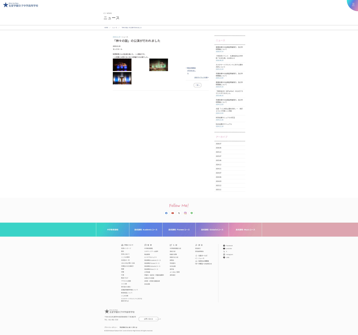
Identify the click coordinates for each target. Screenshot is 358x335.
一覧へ (197, 85)
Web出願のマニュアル (224, 125)
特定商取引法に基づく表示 (127, 327)
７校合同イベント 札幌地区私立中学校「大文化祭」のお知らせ (229, 58)
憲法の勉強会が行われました (191, 70)
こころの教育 (125, 257)
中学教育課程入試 (175, 248)
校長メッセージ (126, 248)
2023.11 (218, 189)
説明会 (172, 260)
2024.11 (218, 168)
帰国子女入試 (174, 257)
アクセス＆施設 (126, 281)
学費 (122, 272)
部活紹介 (198, 248)
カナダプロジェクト (150, 257)
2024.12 (218, 164)
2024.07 (218, 173)
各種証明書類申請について (129, 290)
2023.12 (218, 185)
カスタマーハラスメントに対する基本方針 (131, 300)
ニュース (114, 27)
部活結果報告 (199, 251)
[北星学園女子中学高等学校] (20, 4)
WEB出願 (173, 266)
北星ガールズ (202, 255)
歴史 (122, 251)
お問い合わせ (148, 319)
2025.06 (218, 160)
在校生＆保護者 (203, 261)
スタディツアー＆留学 (151, 251)
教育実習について (126, 293)
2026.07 (218, 143)
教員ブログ (124, 278)
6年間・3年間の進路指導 (152, 281)
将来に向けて (125, 254)
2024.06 (218, 177)
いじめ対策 (124, 296)
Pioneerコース (179, 229)
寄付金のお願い (126, 287)
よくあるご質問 (175, 272)
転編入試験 (173, 254)
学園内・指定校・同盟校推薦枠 (154, 275)
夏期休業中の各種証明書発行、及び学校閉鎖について (229, 49)
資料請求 (172, 275)
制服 (122, 269)
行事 (122, 275)
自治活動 (147, 284)
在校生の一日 (125, 260)
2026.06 (218, 148)
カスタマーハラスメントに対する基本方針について (229, 66)
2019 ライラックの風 (200, 77)
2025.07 (218, 156)
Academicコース (145, 229)
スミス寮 (124, 284)
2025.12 (218, 152)
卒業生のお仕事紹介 (127, 266)
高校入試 (172, 251)
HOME (106, 27)
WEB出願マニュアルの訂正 (225, 118)
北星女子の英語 (149, 278)
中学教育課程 (112, 229)
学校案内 (172, 263)
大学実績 (147, 272)
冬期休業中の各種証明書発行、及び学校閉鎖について (229, 75)
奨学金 (172, 269)
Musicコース (245, 229)
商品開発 (147, 254)
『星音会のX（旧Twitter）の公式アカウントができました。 (229, 93)
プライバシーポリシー (110, 327)
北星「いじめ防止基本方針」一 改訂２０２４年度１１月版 (229, 110)
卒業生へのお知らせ (205, 264)
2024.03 (218, 181)
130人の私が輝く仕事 (128, 263)
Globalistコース (212, 229)
